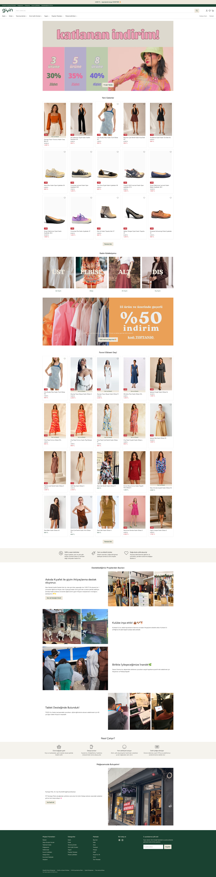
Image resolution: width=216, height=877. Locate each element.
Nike (94, 842)
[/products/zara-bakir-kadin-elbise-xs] (55, 512)
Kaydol (167, 847)
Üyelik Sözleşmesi (89, 870)
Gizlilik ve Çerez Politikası (63, 870)
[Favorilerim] (210, 11)
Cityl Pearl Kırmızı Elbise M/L (52, 440)
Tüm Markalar (96, 859)
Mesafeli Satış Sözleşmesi (49, 870)
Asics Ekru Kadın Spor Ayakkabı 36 (54, 185)
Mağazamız (20, 5)
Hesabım (45, 859)
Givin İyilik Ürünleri (35, 16)
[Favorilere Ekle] (65, 104)
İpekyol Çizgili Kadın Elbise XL (159, 392)
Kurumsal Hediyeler (48, 857)
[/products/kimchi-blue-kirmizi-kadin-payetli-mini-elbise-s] (134, 467)
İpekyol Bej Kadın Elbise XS (158, 438)
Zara (94, 845)
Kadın (4, 16)
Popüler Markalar (57, 16)
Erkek (11, 16)
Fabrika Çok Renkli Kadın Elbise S (54, 486)
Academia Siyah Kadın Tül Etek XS (160, 137)
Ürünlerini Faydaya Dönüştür (9, 5)
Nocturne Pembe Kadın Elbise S (133, 530)
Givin (94, 857)
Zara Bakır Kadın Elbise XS (52, 530)
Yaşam (46, 16)
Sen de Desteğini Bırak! (54, 598)
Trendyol (95, 847)
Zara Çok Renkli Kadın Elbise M (106, 486)
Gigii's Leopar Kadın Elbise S (158, 530)
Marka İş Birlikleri (70, 16)
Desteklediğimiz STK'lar (47, 5)
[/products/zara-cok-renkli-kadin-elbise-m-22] (108, 467)
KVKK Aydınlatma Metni (77, 870)
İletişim (212, 16)
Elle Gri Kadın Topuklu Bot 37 (105, 231)
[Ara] (197, 11)
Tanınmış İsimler (21, 16)
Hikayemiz (27, 5)
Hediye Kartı (203, 16)
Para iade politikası (99, 870)
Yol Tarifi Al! (50, 802)
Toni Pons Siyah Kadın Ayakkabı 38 (107, 185)
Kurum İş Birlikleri (36, 5)
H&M (94, 852)
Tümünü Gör (108, 244)
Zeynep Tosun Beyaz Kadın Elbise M (108, 394)
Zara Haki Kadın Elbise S (104, 530)
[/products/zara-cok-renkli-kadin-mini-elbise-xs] (81, 512)
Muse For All (96, 854)
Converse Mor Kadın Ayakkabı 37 (80, 231)
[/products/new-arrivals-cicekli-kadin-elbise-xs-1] (161, 467)
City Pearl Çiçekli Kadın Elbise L (133, 440)
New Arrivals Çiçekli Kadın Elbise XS (161, 488)
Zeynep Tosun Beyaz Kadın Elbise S (81, 394)
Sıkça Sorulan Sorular (48, 842)
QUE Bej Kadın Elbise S (77, 486)
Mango (95, 850)
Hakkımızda (46, 850)
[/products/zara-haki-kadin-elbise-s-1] (108, 512)
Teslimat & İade (47, 845)
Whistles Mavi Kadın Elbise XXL (133, 394)
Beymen (95, 840)
